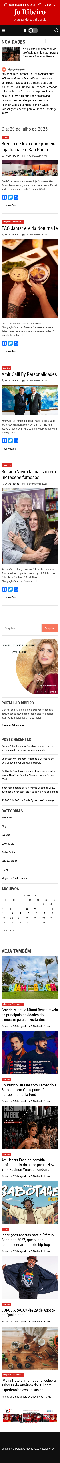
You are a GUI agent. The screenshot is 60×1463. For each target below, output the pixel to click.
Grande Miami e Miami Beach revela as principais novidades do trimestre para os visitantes (30, 1015)
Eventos (6, 368)
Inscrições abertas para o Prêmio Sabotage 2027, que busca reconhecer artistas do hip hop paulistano (28, 1242)
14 (19, 913)
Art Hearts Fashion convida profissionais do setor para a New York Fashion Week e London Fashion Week (40, 54)
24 (43, 918)
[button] (54, 41)
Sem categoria (9, 860)
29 (27, 922)
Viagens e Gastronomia (13, 222)
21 (19, 918)
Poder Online (8, 852)
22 (27, 918)
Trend (5, 137)
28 (19, 922)
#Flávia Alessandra (42, 73)
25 (51, 918)
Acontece (7, 465)
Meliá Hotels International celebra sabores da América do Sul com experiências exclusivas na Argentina (29, 1387)
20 (11, 918)
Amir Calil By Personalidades (29, 374)
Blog (4, 826)
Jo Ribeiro (30, 11)
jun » (11, 930)
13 (11, 913)
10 (43, 909)
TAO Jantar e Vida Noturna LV (30, 228)
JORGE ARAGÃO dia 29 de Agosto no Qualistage (28, 800)
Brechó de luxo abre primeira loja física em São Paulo (29, 146)
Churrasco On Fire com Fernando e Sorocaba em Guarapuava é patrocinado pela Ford (29, 1090)
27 (11, 922)
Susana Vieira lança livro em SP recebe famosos (29, 474)
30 (35, 922)
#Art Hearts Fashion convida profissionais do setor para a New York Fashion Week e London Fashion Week (26, 100)
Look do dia (8, 843)
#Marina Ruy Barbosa (15, 73)
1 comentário (9, 205)
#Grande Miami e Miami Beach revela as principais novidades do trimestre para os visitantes (27, 83)
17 (43, 913)
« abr (4, 930)
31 (43, 922)
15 (27, 913)
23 (35, 918)
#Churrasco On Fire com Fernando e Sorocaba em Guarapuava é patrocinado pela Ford (29, 91)
